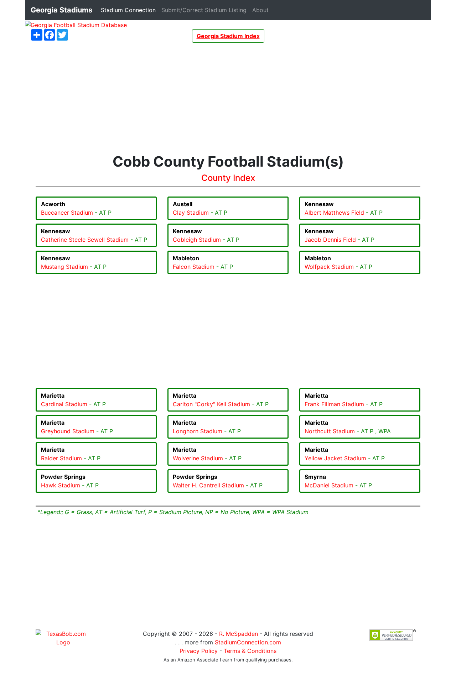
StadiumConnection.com (248, 642)
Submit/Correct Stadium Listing (205, 10)
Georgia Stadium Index (228, 36)
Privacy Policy (199, 650)
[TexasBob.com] (63, 637)
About (261, 10)
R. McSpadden (238, 633)
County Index (228, 178)
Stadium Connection (130, 10)
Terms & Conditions (250, 650)
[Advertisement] (228, 98)
